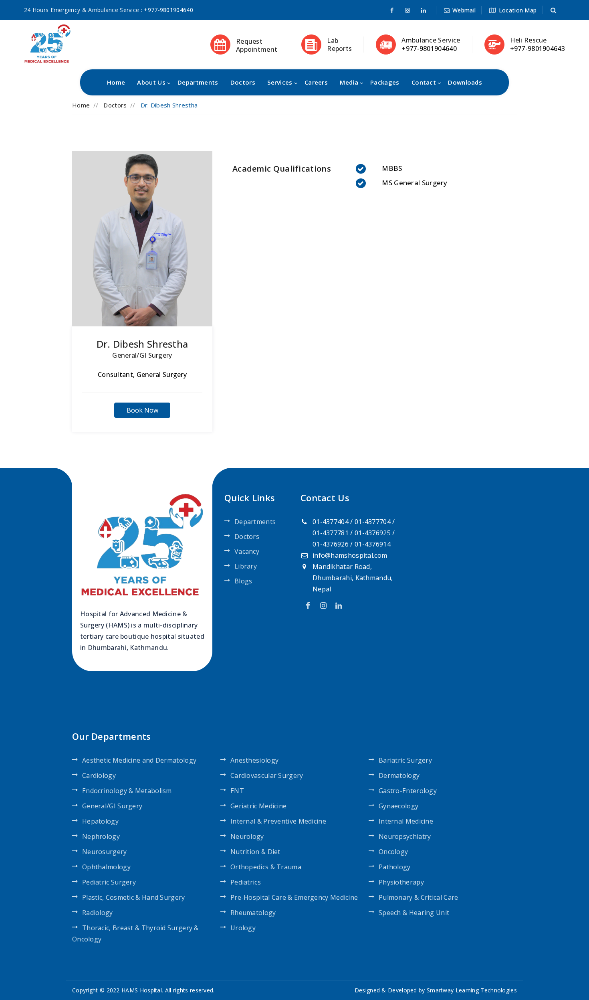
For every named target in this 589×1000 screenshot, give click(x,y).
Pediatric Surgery (109, 882)
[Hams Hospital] (47, 42)
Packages (384, 82)
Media (349, 82)
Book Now (142, 410)
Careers (316, 82)
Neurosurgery (104, 851)
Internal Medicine (406, 821)
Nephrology (101, 836)
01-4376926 (331, 544)
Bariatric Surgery (405, 760)
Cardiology (99, 775)
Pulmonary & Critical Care (418, 897)
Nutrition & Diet (255, 851)
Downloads (465, 82)
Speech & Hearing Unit (414, 912)
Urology (243, 927)
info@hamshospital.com (350, 555)
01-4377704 (373, 521)
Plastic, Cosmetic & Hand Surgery (133, 897)
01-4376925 (373, 532)
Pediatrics (245, 882)
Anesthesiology (254, 760)
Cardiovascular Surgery (266, 775)
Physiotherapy (401, 882)
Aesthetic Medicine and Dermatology (139, 760)
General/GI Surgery (142, 355)
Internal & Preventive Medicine (278, 821)
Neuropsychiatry (405, 836)
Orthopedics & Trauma (265, 866)
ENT (237, 790)
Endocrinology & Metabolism (127, 790)
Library (245, 566)
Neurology (247, 836)
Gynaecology (398, 806)
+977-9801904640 (168, 10)
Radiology (97, 912)
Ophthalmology (106, 866)
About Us (151, 82)
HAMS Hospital (141, 990)
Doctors (242, 82)
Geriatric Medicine (258, 806)
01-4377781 (331, 532)
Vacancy (246, 551)
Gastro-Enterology (408, 790)
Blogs (243, 581)
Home (116, 82)
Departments (198, 82)
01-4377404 (331, 521)
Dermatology (399, 775)
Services (279, 82)
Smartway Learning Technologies (472, 990)
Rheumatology (253, 912)
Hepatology (100, 821)
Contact (423, 82)
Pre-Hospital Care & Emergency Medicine (294, 897)
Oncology (393, 851)
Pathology (395, 866)
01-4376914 (373, 544)
